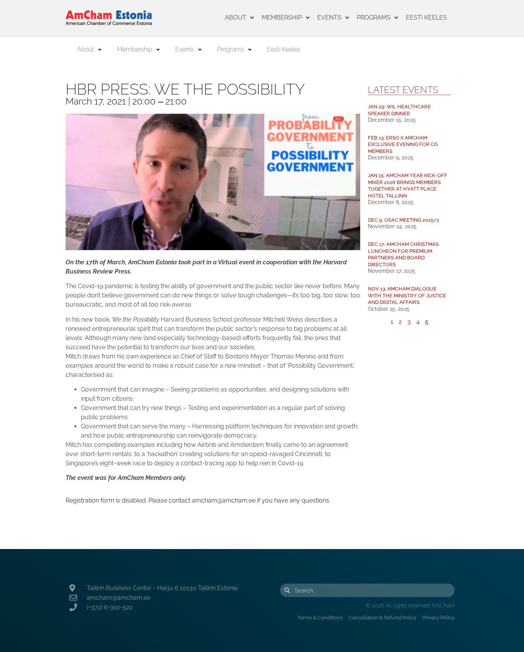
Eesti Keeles (426, 17)
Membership (282, 17)
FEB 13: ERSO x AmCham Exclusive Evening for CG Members (403, 144)
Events (329, 17)
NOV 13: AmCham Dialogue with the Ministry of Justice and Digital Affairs (407, 295)
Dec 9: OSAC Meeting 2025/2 (403, 220)
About (235, 17)
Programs (374, 17)
